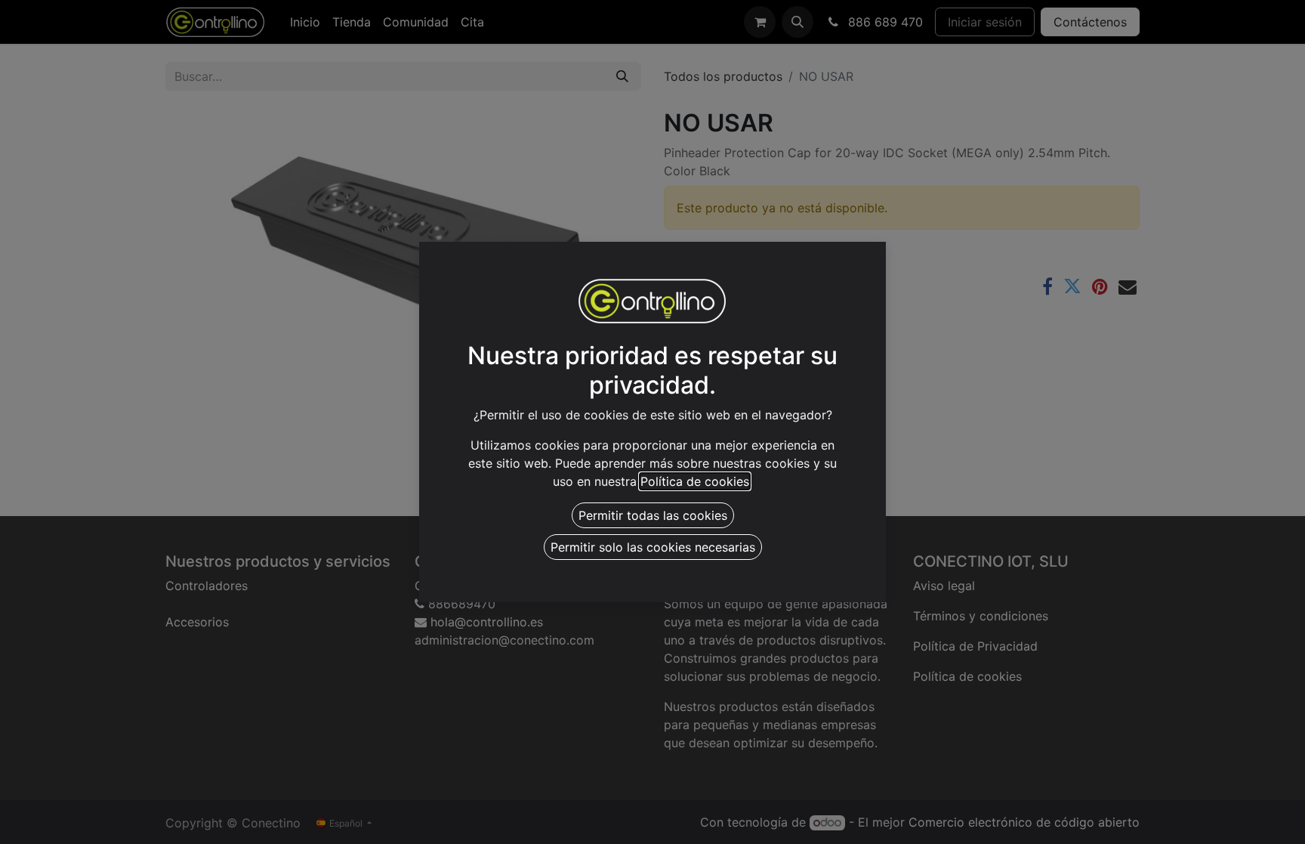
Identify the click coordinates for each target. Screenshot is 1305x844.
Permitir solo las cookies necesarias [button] (653, 547)
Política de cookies (694, 481)
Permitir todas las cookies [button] (652, 515)
